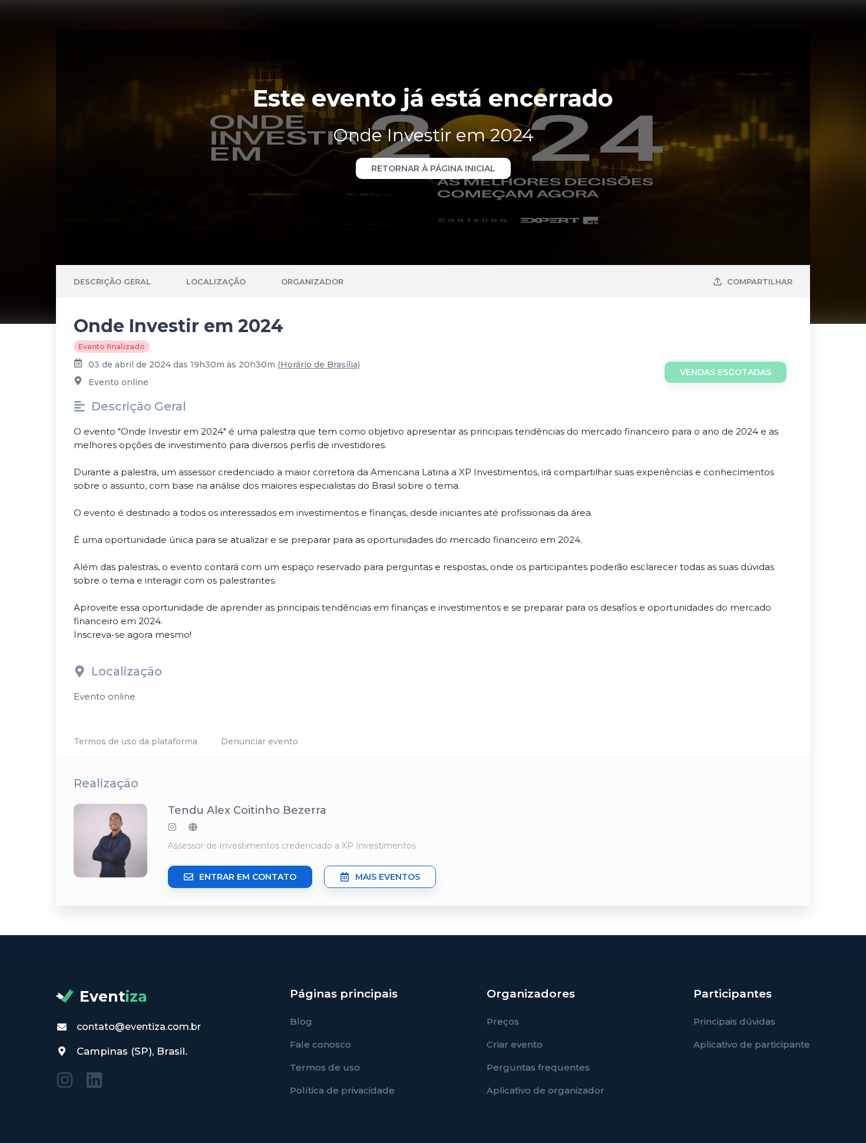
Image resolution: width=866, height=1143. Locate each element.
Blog (301, 1021)
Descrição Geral (112, 281)
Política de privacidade (342, 1090)
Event (113, 996)
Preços (503, 1021)
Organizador (312, 281)
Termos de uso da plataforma (135, 741)
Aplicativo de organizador (545, 1090)
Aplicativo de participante (751, 1044)
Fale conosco (320, 1044)
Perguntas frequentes (538, 1067)
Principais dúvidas (734, 1021)
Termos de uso (325, 1067)
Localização (216, 281)
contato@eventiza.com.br (139, 1026)
